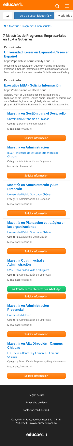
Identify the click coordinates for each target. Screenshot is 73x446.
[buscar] (57, 6)
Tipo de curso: (33, 15)
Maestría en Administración (28, 147)
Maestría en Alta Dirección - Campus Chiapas (35, 345)
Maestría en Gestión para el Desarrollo (36, 113)
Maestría (14, 26)
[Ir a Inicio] (4, 26)
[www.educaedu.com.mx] (36, 434)
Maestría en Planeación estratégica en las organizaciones (36, 224)
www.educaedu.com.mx (43, 423)
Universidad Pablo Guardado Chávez (29, 194)
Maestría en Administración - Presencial (29, 307)
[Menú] (67, 6)
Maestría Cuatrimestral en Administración (26, 262)
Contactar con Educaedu (36, 410)
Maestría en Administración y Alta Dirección (32, 187)
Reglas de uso (36, 395)
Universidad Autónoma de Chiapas (28, 119)
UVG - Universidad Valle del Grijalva (28, 270)
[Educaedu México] (13, 4)
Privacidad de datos (37, 402)
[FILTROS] (7, 15)
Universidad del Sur (19, 315)
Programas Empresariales (37, 26)
